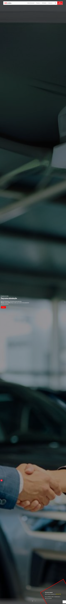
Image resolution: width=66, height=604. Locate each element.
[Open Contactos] (52, 3)
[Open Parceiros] (40, 3)
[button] (55, 3)
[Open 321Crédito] (46, 3)
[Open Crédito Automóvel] (34, 3)
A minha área (60, 3)
